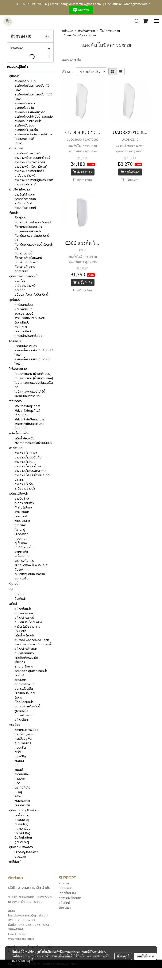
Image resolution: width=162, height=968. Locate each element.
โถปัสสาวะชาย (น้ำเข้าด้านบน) (33, 374)
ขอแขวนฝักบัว (23, 331)
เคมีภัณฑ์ (14, 861)
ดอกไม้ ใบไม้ (22, 787)
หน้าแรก (64, 883)
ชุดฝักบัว (14, 300)
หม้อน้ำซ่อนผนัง (19, 433)
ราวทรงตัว (21, 552)
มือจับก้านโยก (23, 837)
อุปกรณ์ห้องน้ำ (18, 493)
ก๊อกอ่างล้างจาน (25, 267)
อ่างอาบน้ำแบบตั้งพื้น (28, 457)
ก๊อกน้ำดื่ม (21, 218)
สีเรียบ (19, 752)
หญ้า (17, 783)
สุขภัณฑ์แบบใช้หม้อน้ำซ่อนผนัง (34, 116)
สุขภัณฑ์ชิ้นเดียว (25, 103)
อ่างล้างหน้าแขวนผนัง (28, 153)
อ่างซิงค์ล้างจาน (19, 189)
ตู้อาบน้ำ (14, 583)
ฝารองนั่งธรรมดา (26, 346)
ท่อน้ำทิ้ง (20, 290)
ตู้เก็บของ (21, 543)
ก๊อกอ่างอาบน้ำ (24, 253)
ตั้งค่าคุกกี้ (123, 956)
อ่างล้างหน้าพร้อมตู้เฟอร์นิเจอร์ (34, 180)
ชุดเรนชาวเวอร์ (24, 313)
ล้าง (47, 36)
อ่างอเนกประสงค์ (25, 184)
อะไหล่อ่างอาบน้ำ (25, 618)
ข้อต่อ (18, 697)
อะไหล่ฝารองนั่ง (24, 715)
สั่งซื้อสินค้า (84, 172)
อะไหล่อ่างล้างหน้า (26, 649)
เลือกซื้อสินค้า (67, 893)
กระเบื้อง (14, 725)
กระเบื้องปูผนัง (24, 734)
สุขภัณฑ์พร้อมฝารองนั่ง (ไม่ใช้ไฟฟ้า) (33, 96)
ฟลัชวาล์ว (15, 401)
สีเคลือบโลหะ (23, 774)
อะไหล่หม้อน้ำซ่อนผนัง (28, 622)
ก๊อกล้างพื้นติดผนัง (27, 262)
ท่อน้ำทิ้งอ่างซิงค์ (25, 208)
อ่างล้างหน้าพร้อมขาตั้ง (29, 171)
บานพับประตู (22, 833)
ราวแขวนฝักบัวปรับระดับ (30, 318)
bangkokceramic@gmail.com (81, 4)
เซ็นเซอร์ (20, 662)
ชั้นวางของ (21, 534)
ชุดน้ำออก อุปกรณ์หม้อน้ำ (31, 671)
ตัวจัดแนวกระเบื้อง (26, 730)
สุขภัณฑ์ (14, 76)
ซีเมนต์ (19, 770)
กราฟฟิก (20, 756)
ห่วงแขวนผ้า (22, 521)
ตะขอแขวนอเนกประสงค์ (30, 574)
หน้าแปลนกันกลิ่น (25, 693)
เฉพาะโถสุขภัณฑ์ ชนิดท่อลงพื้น (34, 644)
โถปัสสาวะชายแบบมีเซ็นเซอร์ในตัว (34, 385)
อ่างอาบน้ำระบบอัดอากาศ (30, 471)
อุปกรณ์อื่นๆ (22, 578)
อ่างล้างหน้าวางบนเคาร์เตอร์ (32, 158)
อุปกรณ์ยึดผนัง (24, 684)
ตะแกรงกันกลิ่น (24, 561)
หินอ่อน (19, 761)
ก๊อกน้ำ (13, 213)
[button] (135, 21)
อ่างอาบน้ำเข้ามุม (25, 462)
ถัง (11, 589)
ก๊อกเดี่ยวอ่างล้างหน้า (28, 227)
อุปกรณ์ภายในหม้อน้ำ (28, 706)
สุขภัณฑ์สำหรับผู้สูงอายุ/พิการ (33, 134)
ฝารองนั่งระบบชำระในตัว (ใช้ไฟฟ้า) (32, 361)
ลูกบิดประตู (22, 842)
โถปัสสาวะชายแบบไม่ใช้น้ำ (30, 391)
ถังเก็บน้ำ (20, 599)
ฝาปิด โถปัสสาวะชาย (27, 626)
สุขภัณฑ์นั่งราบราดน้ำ (28, 121)
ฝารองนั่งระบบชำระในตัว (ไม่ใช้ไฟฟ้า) (34, 352)
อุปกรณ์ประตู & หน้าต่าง (24, 810)
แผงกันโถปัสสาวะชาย (28, 396)
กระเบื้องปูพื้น (23, 739)
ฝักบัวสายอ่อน (24, 305)
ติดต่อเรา (65, 907)
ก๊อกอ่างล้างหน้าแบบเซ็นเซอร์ (33, 222)
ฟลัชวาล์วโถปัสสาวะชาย (30, 419)
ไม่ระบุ (18, 792)
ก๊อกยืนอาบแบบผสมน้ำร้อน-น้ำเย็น (34, 246)
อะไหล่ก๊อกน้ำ (23, 609)
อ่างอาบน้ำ (16, 448)
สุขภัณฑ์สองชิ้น (24, 108)
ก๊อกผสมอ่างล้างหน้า (28, 231)
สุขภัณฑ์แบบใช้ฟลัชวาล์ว (30, 112)
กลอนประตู (22, 820)
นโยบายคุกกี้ (25, 961)
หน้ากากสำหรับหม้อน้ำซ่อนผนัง (34, 443)
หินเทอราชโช (22, 805)
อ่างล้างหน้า (16, 148)
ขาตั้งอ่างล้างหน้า (25, 175)
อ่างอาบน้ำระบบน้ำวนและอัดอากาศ (32, 477)
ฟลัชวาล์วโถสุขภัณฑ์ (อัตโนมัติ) (27, 412)
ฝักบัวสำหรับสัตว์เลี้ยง (28, 336)
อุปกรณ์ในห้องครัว (21, 847)
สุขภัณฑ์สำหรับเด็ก (26, 130)
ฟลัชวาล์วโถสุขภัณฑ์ (27, 406)
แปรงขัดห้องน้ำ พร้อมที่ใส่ (31, 565)
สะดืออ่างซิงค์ (23, 203)
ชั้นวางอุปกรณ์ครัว (26, 852)
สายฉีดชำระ (22, 498)
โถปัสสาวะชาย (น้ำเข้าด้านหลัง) (34, 378)
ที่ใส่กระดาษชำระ (25, 503)
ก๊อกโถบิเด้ (21, 271)
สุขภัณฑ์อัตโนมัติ (25, 81)
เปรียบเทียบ (84, 180)
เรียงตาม (69, 71)
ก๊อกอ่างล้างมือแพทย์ (28, 258)
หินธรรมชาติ (22, 801)
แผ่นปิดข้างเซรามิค (26, 657)
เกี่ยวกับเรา (66, 888)
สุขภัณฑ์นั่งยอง (24, 125)
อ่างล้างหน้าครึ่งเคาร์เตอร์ (31, 167)
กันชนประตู (21, 824)
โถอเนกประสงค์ (24, 139)
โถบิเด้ (18, 143)
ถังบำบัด (20, 594)
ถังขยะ (19, 569)
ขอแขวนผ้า (21, 516)
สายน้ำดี (20, 281)
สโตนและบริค (23, 743)
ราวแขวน (20, 856)
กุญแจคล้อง (22, 829)
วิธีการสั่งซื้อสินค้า (70, 898)
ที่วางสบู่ (20, 530)
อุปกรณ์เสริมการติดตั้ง (23, 276)
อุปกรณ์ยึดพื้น (24, 689)
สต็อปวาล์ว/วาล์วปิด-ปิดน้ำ (32, 294)
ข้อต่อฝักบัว (22, 322)
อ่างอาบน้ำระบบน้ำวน (28, 466)
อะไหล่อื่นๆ (21, 720)
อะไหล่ (13, 604)
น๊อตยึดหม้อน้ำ (24, 702)
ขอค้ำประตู (21, 815)
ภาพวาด (20, 778)
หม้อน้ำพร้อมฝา (24, 635)
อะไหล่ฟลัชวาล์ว (25, 613)
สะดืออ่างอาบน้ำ (25, 488)
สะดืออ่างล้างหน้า (25, 286)
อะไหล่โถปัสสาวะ (25, 653)
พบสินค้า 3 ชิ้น (71, 60)
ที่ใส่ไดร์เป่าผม (23, 507)
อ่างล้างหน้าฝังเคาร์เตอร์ (30, 162)
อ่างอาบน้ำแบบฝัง (26, 453)
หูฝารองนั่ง (21, 711)
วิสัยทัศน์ (64, 903)
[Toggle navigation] (156, 21)
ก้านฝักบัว (21, 327)
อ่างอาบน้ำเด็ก (24, 484)
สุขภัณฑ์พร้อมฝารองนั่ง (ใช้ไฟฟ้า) (32, 87)
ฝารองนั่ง (15, 341)
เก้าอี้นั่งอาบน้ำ (23, 547)
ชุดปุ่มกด (20, 680)
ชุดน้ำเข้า (20, 675)
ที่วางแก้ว (21, 525)
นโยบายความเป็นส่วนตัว (94, 956)
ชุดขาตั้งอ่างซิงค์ (25, 199)
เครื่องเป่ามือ (22, 556)
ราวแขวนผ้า (22, 512)
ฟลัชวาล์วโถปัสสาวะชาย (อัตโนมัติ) (30, 426)
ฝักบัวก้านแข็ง (23, 309)
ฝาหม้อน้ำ (20, 631)
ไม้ (16, 765)
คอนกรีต (20, 747)
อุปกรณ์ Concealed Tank (32, 640)
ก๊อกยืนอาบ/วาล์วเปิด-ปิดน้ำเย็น (32, 238)
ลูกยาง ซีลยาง (24, 666)
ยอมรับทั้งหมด (145, 956)
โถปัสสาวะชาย (18, 369)
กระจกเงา (21, 538)
